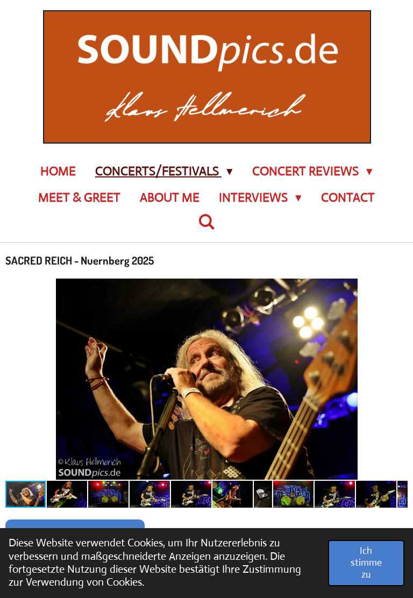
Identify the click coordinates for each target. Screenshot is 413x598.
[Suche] (206, 222)
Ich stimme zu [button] (366, 562)
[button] (398, 288)
